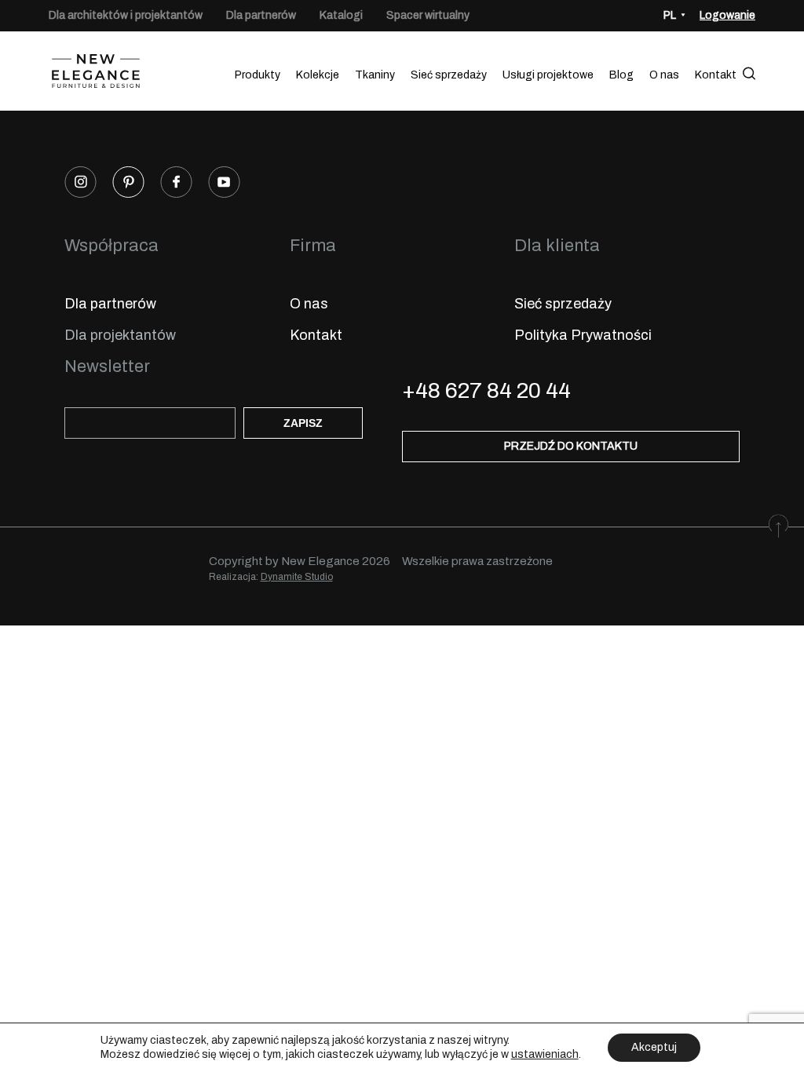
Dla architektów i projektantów (126, 15)
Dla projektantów (120, 335)
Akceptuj (654, 1047)
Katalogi (341, 15)
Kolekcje (317, 75)
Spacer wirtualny (428, 15)
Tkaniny (375, 75)
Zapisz (303, 423)
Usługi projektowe (548, 75)
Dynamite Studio (297, 576)
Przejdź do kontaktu (571, 446)
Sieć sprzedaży (449, 75)
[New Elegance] (96, 75)
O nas (664, 75)
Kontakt (715, 75)
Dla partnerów (261, 15)
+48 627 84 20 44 (486, 390)
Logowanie (727, 15)
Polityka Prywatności (583, 335)
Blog (621, 75)
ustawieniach (545, 1054)
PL (669, 15)
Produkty (257, 75)
